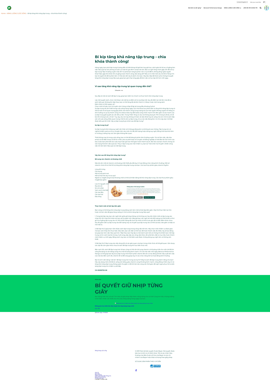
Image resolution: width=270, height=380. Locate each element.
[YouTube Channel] (268, 2)
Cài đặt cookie (138, 197)
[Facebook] (263, 2)
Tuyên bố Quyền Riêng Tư (142, 193)
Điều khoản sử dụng (100, 377)
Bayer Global (98, 375)
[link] (240, 8)
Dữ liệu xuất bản (99, 378)
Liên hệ (97, 372)
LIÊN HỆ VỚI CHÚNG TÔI (250, 8)
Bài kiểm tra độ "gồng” (194, 8)
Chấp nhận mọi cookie (149, 197)
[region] (135, 190)
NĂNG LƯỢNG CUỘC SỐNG (232, 8)
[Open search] (260, 8)
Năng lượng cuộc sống (101, 350)
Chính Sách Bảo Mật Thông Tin (103, 376)
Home (3, 13)
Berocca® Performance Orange (213, 8)
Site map (97, 373)
